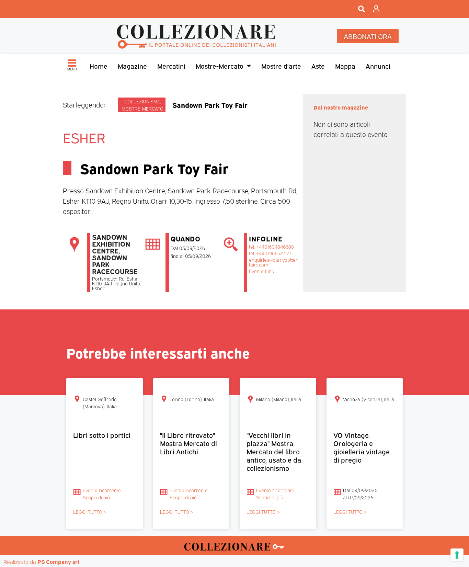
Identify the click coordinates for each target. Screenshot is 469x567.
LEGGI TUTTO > (89, 511)
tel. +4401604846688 (271, 246)
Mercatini (171, 65)
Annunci (378, 65)
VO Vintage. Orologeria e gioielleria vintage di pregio (361, 447)
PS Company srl (58, 561)
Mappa (345, 65)
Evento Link (261, 271)
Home (98, 65)
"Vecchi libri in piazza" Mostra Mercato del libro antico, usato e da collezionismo (274, 451)
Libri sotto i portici (101, 434)
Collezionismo (142, 101)
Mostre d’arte (281, 65)
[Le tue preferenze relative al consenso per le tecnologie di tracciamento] (457, 555)
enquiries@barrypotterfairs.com (273, 262)
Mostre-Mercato (219, 65)
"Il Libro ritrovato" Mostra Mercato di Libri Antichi (188, 443)
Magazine (132, 65)
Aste (318, 65)
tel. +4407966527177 (270, 253)
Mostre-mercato (142, 108)
